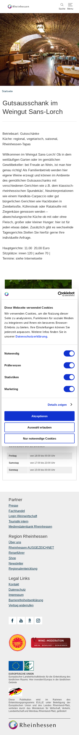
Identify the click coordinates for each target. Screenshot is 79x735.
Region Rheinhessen (28, 536)
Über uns (15, 542)
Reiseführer (17, 552)
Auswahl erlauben (39, 427)
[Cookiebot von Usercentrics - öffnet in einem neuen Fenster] (58, 294)
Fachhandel (17, 511)
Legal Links (19, 578)
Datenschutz (17, 589)
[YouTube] (21, 620)
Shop (12, 558)
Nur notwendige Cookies (39, 438)
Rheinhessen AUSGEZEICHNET (31, 547)
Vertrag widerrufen (21, 605)
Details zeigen (57, 404)
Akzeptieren (39, 416)
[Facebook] (12, 620)
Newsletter (16, 563)
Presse (13, 505)
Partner (15, 499)
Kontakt (14, 584)
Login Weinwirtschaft (23, 516)
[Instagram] (38, 620)
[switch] (69, 365)
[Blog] (30, 620)
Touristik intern (18, 521)
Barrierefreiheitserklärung (26, 600)
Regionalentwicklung (23, 568)
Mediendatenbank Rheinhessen (30, 526)
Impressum (16, 594)
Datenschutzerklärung (31, 336)
